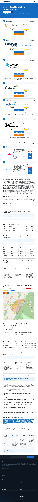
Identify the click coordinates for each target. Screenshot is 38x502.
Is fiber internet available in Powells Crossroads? (15, 399)
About (20, 491)
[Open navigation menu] (34, 1)
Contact (21, 494)
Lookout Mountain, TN (23, 420)
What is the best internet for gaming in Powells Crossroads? (17, 404)
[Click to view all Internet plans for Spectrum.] (11, 44)
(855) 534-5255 (19, 52)
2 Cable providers (28, 288)
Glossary (3, 494)
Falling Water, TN (5, 420)
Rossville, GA (30, 422)
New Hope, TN (28, 420)
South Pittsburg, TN (20, 422)
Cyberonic (6, 345)
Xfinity (20, 475)
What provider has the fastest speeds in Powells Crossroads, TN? (18, 397)
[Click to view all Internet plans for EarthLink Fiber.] (11, 25)
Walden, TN (23, 419)
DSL (22, 66)
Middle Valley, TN (14, 422)
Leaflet (16, 319)
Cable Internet (4, 478)
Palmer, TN (10, 420)
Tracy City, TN (10, 421)
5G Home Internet (30, 66)
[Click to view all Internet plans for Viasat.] (11, 86)
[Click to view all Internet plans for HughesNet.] (11, 103)
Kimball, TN (17, 420)
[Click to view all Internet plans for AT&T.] (11, 65)
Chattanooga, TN (5, 421)
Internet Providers (4, 473)
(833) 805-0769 (19, 93)
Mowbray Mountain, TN (16, 421)
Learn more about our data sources (25, 451)
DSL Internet (3, 479)
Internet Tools (4, 493)
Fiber (26, 25)
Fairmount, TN (20, 419)
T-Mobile (21, 482)
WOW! (21, 485)
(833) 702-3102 (30, 172)
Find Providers (31, 457)
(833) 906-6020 (19, 32)
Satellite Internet (4, 482)
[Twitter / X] (22, 499)
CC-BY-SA (28, 319)
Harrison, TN (5, 423)
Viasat (4, 228)
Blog (2, 491)
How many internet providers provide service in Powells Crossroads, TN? (16, 390)
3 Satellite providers (12, 290)
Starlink (4, 226)
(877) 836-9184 (19, 132)
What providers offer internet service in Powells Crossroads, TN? (18, 412)
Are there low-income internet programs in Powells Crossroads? (18, 402)
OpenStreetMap (22, 319)
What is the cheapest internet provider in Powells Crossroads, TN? (17, 394)
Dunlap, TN (13, 420)
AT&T (4, 224)
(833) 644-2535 (19, 110)
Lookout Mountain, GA (23, 421)
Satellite (25, 87)
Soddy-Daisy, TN (26, 422)
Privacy (3, 468)
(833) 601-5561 (19, 73)
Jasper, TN (27, 419)
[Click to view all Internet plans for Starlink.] (11, 124)
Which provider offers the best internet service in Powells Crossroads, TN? (16, 379)
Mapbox (33, 319)
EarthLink (21, 473)
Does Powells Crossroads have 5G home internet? (15, 407)
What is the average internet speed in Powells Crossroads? (17, 410)
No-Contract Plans (4, 484)
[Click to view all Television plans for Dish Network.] (8, 153)
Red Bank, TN (32, 419)
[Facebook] (20, 499)
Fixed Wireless (4, 481)
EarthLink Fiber (6, 220)
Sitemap (3, 499)
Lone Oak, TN (9, 419)
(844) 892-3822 (30, 156)
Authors (21, 493)
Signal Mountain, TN (14, 419)
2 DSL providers (5, 290)
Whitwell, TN (4, 419)
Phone (30, 45)
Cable (23, 45)
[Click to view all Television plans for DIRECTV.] (8, 169)
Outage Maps (3, 497)
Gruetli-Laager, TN (29, 421)
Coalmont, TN (9, 422)
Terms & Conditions (6, 468)
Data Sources (4, 496)
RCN (20, 484)
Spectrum (5, 222)
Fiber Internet (3, 475)
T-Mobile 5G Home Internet (9, 347)
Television (26, 45)
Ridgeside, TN (5, 422)
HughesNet (5, 230)
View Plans (19, 34)
